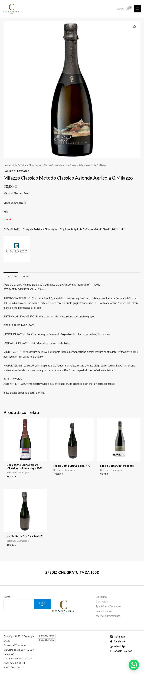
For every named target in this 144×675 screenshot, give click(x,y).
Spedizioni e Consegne (108, 606)
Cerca (7, 596)
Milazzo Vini (118, 229)
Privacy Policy (47, 636)
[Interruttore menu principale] (137, 8)
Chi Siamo (101, 596)
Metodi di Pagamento (108, 615)
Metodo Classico (102, 229)
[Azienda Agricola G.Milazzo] (17, 249)
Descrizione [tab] (11, 276)
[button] (135, 27)
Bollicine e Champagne (29, 165)
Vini (14, 165)
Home (7, 165)
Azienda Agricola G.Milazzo (79, 229)
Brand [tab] (25, 276)
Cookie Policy (47, 640)
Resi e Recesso (104, 611)
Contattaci (102, 601)
